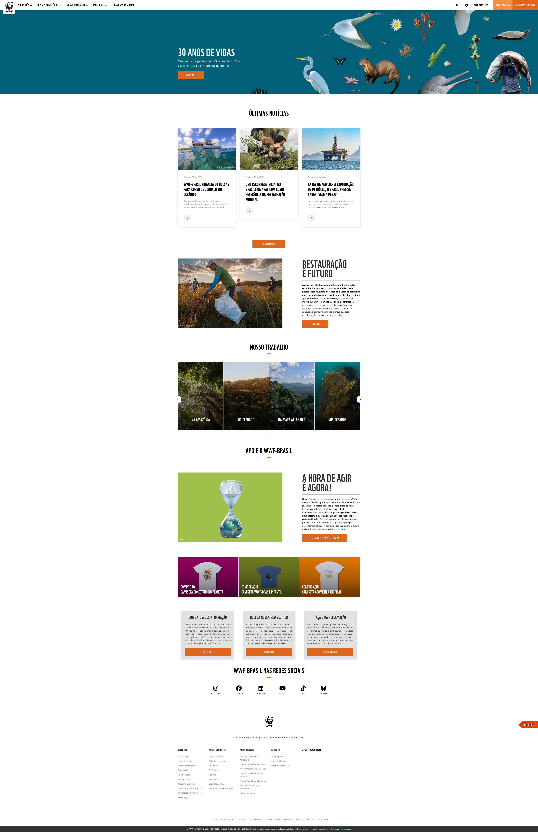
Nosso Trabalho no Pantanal (253, 781)
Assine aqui (269, 651)
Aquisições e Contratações (190, 792)
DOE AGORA (528, 724)
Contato (241, 819)
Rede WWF (183, 770)
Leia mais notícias (268, 243)
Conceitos (213, 779)
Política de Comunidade (316, 819)
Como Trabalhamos (187, 765)
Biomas (212, 774)
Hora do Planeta (278, 761)
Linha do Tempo (185, 761)
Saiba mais (315, 323)
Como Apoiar (277, 756)
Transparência (185, 779)
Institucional (184, 756)
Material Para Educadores (221, 788)
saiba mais (191, 74)
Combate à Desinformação (190, 788)
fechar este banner (288, 829)
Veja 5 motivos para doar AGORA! (325, 537)
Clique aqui (208, 651)
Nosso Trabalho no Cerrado (253, 764)
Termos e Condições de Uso (289, 819)
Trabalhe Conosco (186, 783)
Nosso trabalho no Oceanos (253, 768)
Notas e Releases (217, 756)
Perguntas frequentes (281, 765)
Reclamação (183, 797)
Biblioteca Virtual (217, 783)
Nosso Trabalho (76, 4)
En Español (214, 770)
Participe (98, 4)
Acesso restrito (255, 819)
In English (213, 765)
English (269, 819)
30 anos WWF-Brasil (123, 4)
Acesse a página (330, 651)
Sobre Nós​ (23, 4)
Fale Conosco (184, 774)
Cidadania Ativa (247, 793)
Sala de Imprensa (217, 761)
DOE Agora (503, 4)
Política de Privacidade (341, 829)
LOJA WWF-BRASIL (525, 4)
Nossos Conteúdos (48, 4)
